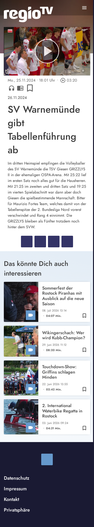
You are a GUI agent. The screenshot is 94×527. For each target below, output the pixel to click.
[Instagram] (47, 459)
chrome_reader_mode (20, 88)
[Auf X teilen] (40, 241)
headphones (11, 88)
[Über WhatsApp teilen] (54, 241)
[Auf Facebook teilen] (27, 241)
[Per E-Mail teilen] (67, 241)
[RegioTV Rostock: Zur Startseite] (28, 14)
